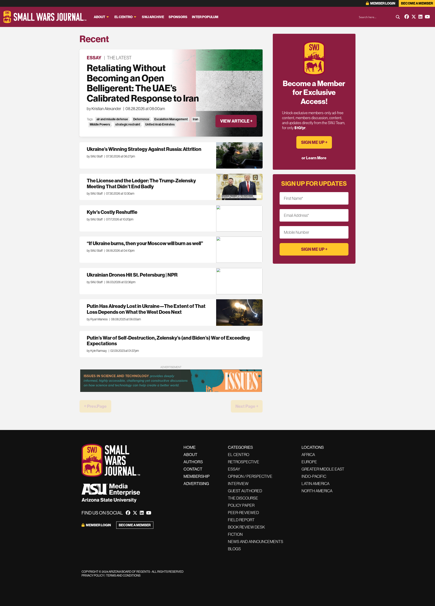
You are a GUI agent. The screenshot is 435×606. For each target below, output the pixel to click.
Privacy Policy (93, 575)
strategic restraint (127, 124)
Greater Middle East (323, 469)
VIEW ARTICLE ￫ (236, 121)
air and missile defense (112, 119)
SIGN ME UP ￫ (314, 142)
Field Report (241, 519)
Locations (313, 447)
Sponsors (178, 17)
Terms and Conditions (123, 575)
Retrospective (243, 461)
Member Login (382, 3)
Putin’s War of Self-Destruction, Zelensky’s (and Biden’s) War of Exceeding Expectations (168, 341)
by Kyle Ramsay (97, 351)
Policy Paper (241, 505)
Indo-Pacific (314, 476)
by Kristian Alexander (104, 108)
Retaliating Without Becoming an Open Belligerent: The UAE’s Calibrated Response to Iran (143, 83)
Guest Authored (245, 490)
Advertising (196, 483)
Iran (195, 119)
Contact (193, 469)
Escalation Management (171, 119)
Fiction (235, 534)
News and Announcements (255, 541)
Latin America (315, 483)
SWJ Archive (153, 17)
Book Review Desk (246, 527)
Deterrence (141, 119)
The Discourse (243, 498)
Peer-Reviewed (243, 512)
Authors (193, 461)
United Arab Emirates (160, 124)
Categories (240, 447)
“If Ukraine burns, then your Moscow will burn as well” (145, 243)
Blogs (234, 548)
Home (190, 447)
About (99, 17)
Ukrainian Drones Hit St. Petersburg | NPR (132, 275)
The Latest (119, 57)
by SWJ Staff (95, 156)
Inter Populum (205, 17)
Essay (94, 57)
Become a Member (417, 3)
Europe (309, 461)
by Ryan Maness (97, 319)
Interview (238, 483)
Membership (197, 476)
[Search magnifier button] (398, 17)
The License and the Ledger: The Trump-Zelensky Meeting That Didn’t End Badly (141, 183)
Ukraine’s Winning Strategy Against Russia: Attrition (144, 149)
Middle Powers (100, 124)
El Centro (123, 17)
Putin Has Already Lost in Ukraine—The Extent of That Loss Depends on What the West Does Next (146, 309)
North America (317, 490)
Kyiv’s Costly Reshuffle (112, 212)
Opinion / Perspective (250, 476)
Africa (308, 454)
